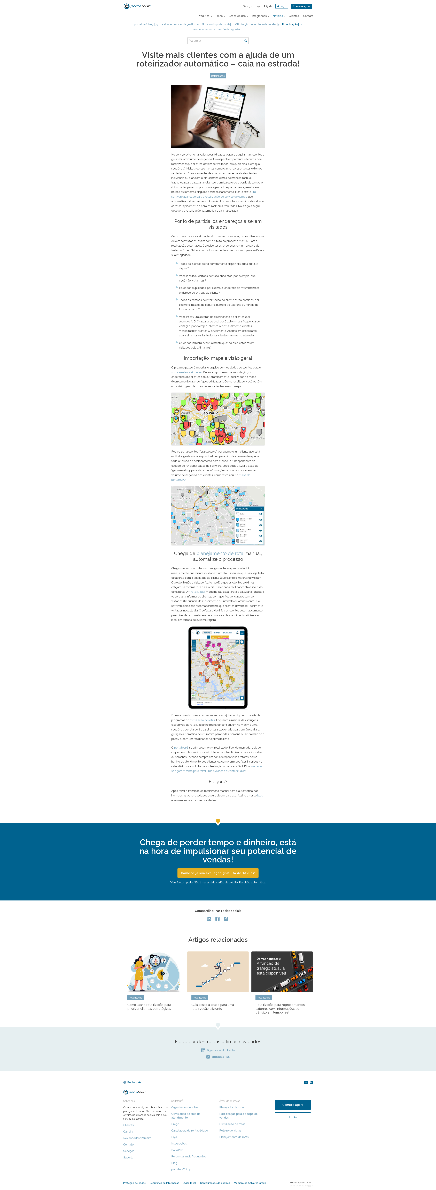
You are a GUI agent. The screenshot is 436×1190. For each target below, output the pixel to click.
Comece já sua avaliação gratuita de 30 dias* (218, 873)
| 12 (180, 24)
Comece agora (301, 6)
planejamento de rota (220, 553)
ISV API (176, 1150)
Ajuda (268, 6)
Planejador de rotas (231, 1107)
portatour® (181, 747)
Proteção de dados (134, 1183)
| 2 (231, 29)
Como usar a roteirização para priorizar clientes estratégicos (149, 1006)
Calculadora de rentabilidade (189, 1130)
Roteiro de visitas (230, 1130)
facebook (218, 919)
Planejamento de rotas (234, 1137)
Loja (258, 6)
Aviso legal (189, 1183)
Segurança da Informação (164, 1183)
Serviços (248, 6)
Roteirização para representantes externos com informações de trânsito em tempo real (280, 1008)
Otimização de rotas (232, 1124)
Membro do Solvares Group (250, 1183)
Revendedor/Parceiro (137, 1138)
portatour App (181, 1169)
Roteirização (218, 76)
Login (293, 1117)
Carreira (128, 1131)
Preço (175, 1124)
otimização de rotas (202, 720)
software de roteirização (186, 372)
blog (260, 795)
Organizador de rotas (184, 1107)
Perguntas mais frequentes (188, 1156)
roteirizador (198, 591)
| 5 (257, 24)
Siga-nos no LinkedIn (220, 1050)
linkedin (311, 1082)
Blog (174, 1163)
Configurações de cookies (215, 1183)
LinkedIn (209, 919)
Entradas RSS (221, 1056)
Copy (226, 919)
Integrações (179, 1143)
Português (134, 1082)
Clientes (128, 1125)
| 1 (217, 24)
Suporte (128, 1157)
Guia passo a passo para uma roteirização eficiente (212, 1006)
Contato (128, 1144)
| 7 (204, 29)
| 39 (146, 24)
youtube (306, 1082)
